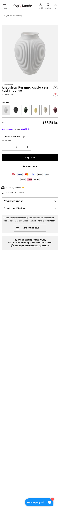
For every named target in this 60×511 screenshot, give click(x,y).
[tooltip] (55, 93)
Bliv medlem (6, 140)
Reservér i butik (30, 166)
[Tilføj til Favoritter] (55, 86)
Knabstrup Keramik (7, 84)
